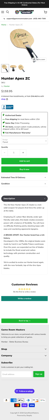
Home (3, 25)
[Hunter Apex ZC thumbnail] (5, 68)
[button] (24, 199)
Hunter (7, 86)
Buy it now (24, 169)
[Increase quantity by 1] (23, 152)
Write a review (24, 298)
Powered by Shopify (24, 415)
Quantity (4, 147)
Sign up (38, 374)
